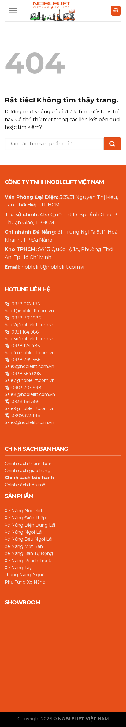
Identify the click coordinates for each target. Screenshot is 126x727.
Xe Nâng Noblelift (24, 510)
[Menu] (13, 11)
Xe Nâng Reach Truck (28, 560)
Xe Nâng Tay (18, 567)
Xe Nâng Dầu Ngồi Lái (28, 539)
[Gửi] (112, 143)
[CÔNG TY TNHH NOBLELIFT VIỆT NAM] (51, 10)
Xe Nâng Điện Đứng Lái (30, 525)
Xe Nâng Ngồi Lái (23, 532)
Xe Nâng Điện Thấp (25, 518)
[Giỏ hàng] (116, 11)
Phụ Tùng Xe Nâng (25, 582)
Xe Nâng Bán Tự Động (29, 553)
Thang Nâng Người (25, 575)
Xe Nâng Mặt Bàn (24, 546)
